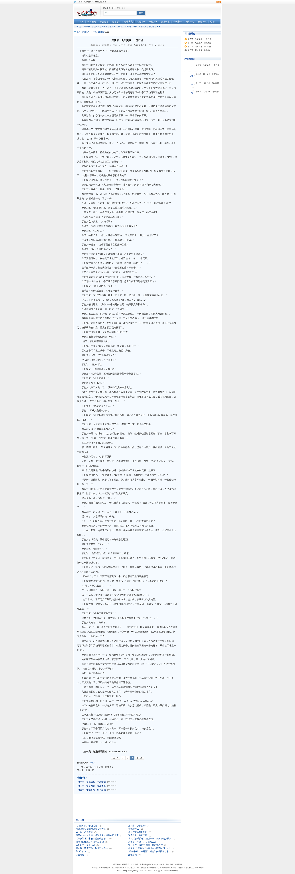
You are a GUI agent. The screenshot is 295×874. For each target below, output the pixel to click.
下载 (118, 8)
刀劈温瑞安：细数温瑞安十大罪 (91, 829)
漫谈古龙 (132, 855)
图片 (113, 8)
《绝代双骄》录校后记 (86, 826)
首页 (78, 32)
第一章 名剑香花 (84, 832)
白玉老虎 (80, 855)
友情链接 (160, 864)
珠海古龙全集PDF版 (137, 832)
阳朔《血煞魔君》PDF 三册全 (90, 842)
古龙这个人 (133, 829)
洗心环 (151, 27)
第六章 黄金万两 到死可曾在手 (92, 848)
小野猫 (128, 27)
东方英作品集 (140, 45)
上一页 (115, 758)
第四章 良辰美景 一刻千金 (200, 39)
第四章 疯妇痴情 (137, 826)
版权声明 (134, 864)
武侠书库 (86, 32)
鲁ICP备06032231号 (169, 871)
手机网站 (169, 864)
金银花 (104, 27)
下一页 (139, 758)
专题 (124, 8)
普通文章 (106, 8)
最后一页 (90, 770)
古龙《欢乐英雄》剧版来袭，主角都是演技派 (149, 838)
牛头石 (112, 27)
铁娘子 (87, 27)
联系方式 (125, 864)
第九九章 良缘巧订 (85, 845)
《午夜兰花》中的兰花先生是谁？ (92, 838)
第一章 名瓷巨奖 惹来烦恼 (92, 782)
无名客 (120, 27)
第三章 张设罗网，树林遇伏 (100, 767)
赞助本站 (152, 864)
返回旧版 (178, 864)
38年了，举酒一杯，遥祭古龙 (142, 842)
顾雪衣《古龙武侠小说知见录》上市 (91, 2)
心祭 (135, 27)
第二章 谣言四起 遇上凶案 (92, 786)
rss (218, 2)
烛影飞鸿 (142, 27)
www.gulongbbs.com (136, 871)
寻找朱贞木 (81, 851)
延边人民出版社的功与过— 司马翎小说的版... (150, 848)
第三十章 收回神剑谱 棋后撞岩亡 (145, 845)
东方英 (94, 32)
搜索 (158, 27)
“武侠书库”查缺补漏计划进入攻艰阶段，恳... (149, 851)
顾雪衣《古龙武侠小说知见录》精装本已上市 (97, 835)
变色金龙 (95, 27)
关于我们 (117, 864)
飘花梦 (79, 27)
